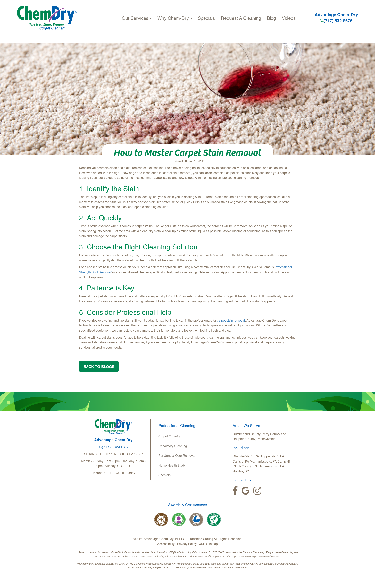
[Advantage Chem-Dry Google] (246, 490)
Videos (289, 18)
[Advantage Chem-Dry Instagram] (257, 490)
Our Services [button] (136, 18)
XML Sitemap (208, 543)
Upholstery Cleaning (172, 446)
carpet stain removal (231, 320)
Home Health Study (172, 465)
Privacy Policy (187, 543)
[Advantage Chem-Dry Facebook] (235, 490)
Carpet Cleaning (169, 436)
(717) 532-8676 (338, 20)
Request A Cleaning (241, 18)
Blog (271, 18)
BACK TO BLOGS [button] (98, 366)
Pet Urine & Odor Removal (176, 455)
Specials (206, 18)
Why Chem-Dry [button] (173, 18)
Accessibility (166, 543)
